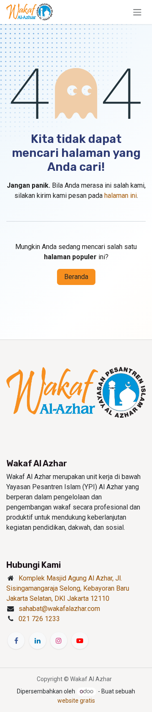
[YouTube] (79, 640)
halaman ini (120, 196)
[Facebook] (16, 640)
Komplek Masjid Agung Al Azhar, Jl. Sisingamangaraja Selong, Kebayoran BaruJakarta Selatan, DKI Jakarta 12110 (67, 588)
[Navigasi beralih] (137, 12)
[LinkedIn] (37, 640)
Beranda (76, 277)
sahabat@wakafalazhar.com (59, 609)
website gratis (76, 700)
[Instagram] (58, 640)
